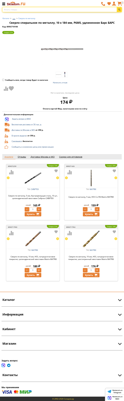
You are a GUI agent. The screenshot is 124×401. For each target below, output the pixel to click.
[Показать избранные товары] (109, 4)
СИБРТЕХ (35, 189)
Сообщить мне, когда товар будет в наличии (26, 80)
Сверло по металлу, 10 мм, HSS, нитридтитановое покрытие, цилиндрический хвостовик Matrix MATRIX (33, 257)
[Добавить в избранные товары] (11, 88)
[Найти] (119, 9)
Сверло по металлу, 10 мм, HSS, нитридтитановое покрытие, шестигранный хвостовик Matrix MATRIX (91, 257)
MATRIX (93, 189)
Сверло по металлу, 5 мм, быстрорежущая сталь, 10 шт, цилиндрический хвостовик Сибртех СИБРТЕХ (33, 197)
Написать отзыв (60, 82)
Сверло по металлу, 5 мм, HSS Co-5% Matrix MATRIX (91, 197)
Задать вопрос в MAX (21, 119)
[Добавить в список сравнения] (5, 88)
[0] (119, 4)
